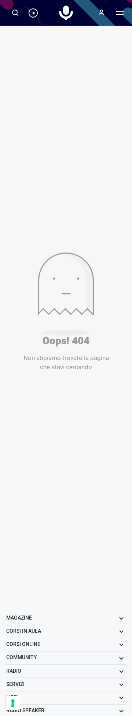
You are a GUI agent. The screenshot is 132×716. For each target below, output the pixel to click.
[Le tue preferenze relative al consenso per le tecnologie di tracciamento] (13, 703)
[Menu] (101, 13)
